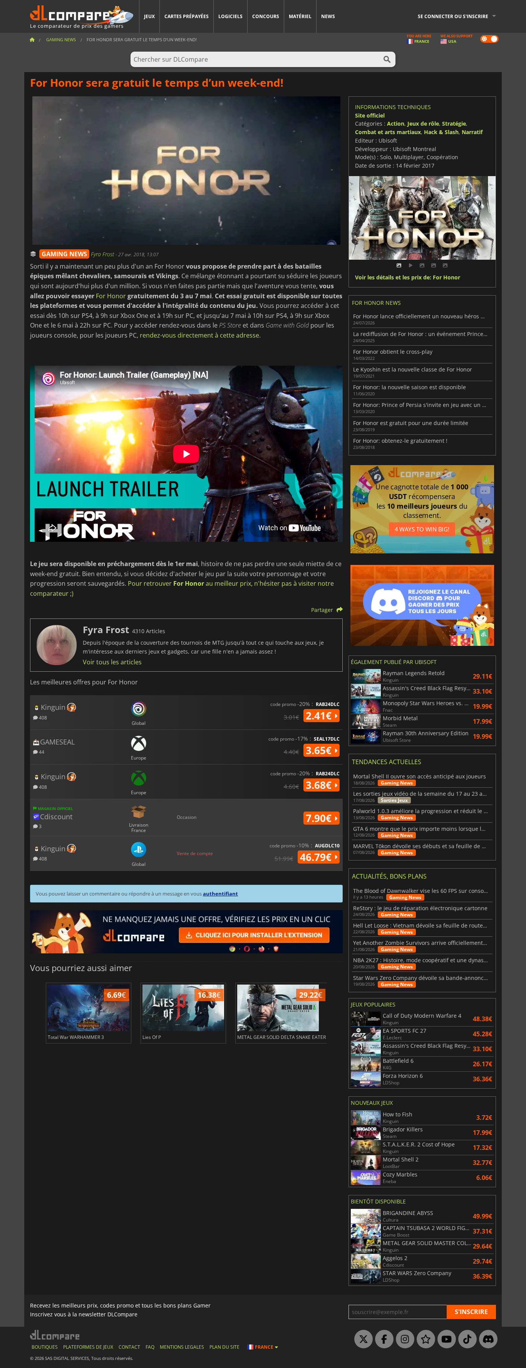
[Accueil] (32, 39)
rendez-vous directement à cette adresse (199, 335)
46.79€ (317, 857)
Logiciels (230, 16)
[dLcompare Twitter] (361, 1339)
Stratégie (454, 123)
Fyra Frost (103, 254)
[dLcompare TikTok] (465, 1339)
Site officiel (370, 115)
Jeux (149, 16)
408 (42, 717)
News (328, 16)
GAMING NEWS (64, 254)
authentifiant (220, 893)
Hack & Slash (441, 132)
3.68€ (320, 785)
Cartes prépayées (186, 16)
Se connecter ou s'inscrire (453, 16)
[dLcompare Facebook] (382, 1339)
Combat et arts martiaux (388, 132)
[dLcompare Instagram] (403, 1339)
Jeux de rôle (423, 123)
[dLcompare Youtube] (444, 1339)
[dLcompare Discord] (486, 1339)
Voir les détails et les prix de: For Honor (407, 277)
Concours (265, 16)
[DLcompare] (55, 1334)
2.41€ (320, 715)
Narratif (472, 132)
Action (395, 123)
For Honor (111, 296)
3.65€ (320, 750)
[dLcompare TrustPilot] (424, 1339)
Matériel (300, 16)
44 (41, 752)
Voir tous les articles (112, 662)
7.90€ (320, 818)
